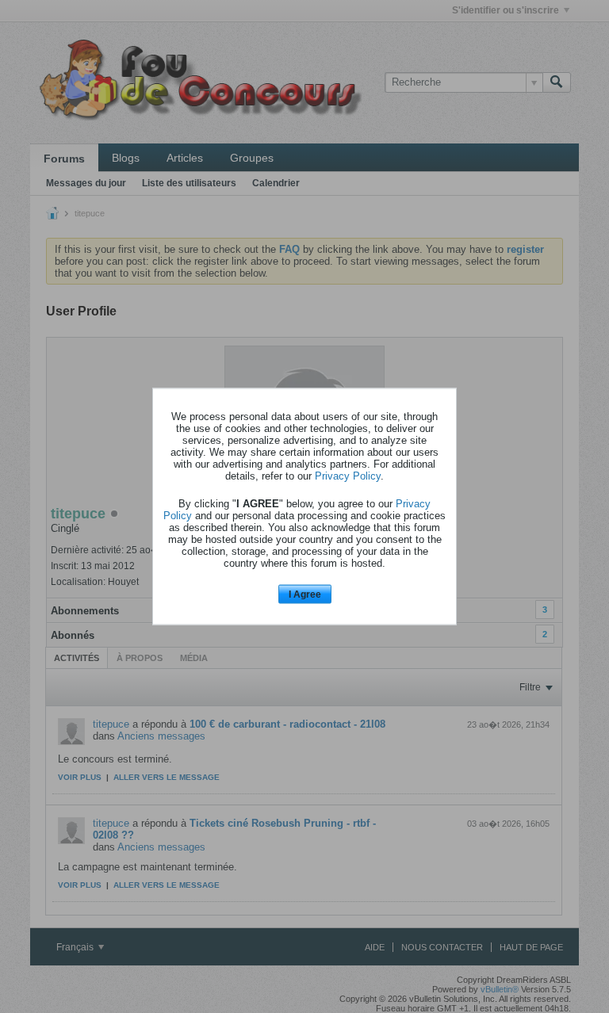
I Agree (305, 593)
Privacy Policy (348, 475)
